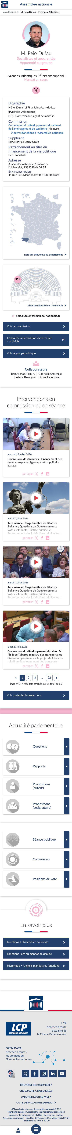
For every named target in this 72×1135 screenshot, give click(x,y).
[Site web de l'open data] (36, 1053)
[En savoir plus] (36, 786)
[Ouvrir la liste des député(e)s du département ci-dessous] (36, 223)
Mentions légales (16, 1112)
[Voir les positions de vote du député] (36, 879)
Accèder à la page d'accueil (4, 4)
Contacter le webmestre (21, 1115)
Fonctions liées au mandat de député (36, 954)
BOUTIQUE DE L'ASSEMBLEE (35, 1085)
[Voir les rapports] (36, 766)
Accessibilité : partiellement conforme (45, 1112)
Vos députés (9, 12)
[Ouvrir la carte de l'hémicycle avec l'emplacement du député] (36, 287)
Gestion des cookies (53, 1115)
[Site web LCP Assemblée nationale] (36, 1028)
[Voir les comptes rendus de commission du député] (36, 859)
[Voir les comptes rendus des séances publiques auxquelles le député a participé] (36, 839)
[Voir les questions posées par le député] (36, 746)
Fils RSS (38, 1115)
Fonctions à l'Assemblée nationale (36, 942)
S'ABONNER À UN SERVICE (35, 1097)
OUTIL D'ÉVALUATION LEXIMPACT (35, 1103)
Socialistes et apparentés (36, 58)
